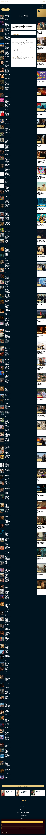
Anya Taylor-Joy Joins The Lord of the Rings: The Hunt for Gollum (7, 140)
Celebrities (39, 28)
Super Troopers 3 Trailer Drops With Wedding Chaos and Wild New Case (7, 175)
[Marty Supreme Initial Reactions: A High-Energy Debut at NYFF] (2, 563)
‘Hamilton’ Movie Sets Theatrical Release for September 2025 (7, 712)
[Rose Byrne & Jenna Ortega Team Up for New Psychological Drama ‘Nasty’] (2, 76)
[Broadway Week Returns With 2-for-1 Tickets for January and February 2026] (2, 323)
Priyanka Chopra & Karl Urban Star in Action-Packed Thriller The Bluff (7, 312)
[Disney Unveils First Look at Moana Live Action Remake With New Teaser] (2, 427)
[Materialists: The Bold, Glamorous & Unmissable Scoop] (41, 154)
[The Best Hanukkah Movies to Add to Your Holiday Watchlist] (2, 348)
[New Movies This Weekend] (41, 330)
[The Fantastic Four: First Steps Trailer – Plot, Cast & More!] (41, 505)
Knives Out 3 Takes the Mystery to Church (7, 368)
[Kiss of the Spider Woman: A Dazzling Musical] (41, 139)
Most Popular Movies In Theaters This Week (41, 543)
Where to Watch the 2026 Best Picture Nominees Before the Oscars (7, 242)
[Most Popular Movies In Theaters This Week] (41, 536)
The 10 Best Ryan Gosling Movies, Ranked (7, 776)
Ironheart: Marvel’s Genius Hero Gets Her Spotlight (41, 98)
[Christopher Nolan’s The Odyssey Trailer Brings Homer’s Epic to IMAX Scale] (2, 335)
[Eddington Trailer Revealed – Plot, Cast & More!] (41, 568)
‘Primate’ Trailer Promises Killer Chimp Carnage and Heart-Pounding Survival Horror (7, 533)
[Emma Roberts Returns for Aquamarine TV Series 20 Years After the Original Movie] (2, 113)
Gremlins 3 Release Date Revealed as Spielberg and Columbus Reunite (7, 471)
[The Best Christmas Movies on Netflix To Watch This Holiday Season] (2, 354)
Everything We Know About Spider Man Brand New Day (7, 214)
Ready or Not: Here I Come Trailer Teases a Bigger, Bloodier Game (7, 296)
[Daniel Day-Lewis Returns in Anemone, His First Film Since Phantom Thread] (2, 657)
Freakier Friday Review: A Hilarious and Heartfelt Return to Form (7, 699)
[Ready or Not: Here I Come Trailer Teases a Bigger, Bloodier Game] (2, 296)
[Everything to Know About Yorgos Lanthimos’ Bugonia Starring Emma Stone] (2, 646)
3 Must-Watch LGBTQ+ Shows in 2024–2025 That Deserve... (41, 32)
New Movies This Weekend (40, 336)
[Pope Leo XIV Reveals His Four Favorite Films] (2, 448)
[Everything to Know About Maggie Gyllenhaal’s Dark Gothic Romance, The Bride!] (2, 249)
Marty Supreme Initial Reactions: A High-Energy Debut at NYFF (7, 563)
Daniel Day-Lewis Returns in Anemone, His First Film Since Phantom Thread (7, 658)
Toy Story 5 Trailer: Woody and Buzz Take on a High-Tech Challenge (7, 282)
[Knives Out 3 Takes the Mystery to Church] (2, 368)
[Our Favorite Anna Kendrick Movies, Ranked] (41, 361)
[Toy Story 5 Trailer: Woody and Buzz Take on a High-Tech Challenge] (2, 282)
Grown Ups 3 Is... (39, 791)
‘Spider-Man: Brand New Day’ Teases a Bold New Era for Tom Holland (7, 725)
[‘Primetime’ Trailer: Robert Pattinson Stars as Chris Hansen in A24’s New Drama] (2, 38)
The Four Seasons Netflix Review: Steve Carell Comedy (41, 400)
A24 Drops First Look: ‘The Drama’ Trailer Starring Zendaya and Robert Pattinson (7, 381)
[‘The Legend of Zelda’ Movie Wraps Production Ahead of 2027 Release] (2, 186)
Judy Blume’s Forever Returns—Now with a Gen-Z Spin (41, 321)
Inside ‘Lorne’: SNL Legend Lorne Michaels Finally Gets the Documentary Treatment (7, 263)
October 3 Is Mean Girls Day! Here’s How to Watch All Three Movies (7, 570)
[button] (44, 820)
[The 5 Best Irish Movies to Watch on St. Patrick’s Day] (2, 219)
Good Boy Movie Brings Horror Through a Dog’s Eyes (7, 664)
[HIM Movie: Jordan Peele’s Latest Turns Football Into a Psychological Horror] (2, 705)
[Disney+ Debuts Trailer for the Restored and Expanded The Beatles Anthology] (2, 434)
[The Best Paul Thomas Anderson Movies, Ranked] (2, 575)
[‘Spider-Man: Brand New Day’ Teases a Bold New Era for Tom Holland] (2, 725)
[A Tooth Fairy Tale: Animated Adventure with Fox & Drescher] (41, 282)
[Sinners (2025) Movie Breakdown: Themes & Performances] (41, 520)
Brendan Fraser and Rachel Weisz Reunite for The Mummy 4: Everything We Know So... (7, 484)
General (39, 44)
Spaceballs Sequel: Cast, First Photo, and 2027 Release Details (7, 592)
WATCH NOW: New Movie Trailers (40, 447)
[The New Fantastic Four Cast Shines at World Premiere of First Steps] (2, 756)
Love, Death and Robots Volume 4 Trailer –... (40, 384)
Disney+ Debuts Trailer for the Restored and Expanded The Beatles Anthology (7, 435)
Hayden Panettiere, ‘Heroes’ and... (24, 792)
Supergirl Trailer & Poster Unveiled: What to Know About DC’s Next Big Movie (7, 374)
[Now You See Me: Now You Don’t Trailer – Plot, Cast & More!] (41, 425)
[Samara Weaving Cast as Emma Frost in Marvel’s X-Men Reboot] (2, 52)
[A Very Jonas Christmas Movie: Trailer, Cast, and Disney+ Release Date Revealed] (2, 619)
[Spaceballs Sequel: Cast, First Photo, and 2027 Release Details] (2, 591)
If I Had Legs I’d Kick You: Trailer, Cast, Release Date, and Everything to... (7, 686)
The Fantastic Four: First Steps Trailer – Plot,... (40, 511)
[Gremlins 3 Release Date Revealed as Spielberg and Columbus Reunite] (2, 471)
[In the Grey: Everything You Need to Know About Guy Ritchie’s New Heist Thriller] (2, 235)
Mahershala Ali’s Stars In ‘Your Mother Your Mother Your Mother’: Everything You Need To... (7, 46)
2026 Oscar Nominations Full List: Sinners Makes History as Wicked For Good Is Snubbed (7, 304)
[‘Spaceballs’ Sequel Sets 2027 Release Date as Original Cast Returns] (2, 152)
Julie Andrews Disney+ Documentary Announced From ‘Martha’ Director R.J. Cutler (7, 64)
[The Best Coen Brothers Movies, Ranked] (2, 652)
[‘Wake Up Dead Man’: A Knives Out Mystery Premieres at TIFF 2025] (2, 613)
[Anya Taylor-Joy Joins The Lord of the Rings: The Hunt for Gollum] (2, 140)
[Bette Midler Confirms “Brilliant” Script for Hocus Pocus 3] (2, 526)
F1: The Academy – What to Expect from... (41, 225)
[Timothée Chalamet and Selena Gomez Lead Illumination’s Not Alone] (2, 100)
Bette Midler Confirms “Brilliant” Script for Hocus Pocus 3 (7, 526)
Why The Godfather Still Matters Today (41, 257)
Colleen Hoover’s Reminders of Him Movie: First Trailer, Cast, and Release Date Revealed (7, 519)
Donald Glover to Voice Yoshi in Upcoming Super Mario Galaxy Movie (7, 230)
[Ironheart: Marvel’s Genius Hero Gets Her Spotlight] (41, 91)
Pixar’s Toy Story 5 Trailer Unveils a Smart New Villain (7, 452)
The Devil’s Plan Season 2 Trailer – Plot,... (40, 479)
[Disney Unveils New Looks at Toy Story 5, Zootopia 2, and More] (2, 639)
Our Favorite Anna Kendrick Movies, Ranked (40, 368)
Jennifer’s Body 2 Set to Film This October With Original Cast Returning (7, 70)
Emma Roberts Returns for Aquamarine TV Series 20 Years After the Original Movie (7, 114)
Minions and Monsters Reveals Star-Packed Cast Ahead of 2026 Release (7, 146)
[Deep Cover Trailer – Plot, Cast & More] (41, 298)
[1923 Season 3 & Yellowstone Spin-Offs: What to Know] (41, 584)
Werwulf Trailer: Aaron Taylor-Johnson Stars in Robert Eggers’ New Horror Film (7, 106)
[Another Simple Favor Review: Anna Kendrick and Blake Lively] (41, 345)
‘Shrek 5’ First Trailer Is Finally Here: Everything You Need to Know (7, 134)
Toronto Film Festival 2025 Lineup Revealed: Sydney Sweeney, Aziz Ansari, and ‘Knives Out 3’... (7, 764)
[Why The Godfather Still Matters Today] (41, 250)
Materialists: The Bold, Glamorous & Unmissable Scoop (41, 161)
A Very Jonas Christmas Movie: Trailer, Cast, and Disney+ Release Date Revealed (7, 620)
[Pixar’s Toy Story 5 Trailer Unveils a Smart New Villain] (2, 452)
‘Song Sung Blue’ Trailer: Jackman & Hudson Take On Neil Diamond (7, 597)
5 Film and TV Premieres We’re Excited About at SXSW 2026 (7, 224)
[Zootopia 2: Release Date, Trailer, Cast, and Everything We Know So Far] (2, 737)
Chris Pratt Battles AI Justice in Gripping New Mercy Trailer (7, 396)
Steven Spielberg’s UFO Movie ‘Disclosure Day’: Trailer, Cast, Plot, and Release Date (7, 342)
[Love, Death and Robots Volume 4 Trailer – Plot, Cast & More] (41, 377)
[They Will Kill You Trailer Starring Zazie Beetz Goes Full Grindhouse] (2, 318)
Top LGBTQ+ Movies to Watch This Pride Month (41, 82)
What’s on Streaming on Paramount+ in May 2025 (41, 416)
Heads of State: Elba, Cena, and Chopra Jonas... (40, 48)
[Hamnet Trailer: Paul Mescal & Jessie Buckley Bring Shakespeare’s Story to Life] (2, 557)
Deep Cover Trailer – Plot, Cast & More (40, 304)
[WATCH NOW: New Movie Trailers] (41, 441)
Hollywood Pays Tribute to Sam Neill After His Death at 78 (7, 95)
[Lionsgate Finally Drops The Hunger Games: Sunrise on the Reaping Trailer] (2, 413)
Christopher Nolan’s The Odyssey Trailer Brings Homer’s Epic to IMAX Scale (7, 336)
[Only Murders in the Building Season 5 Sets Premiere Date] (2, 745)
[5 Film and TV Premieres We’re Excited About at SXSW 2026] (2, 224)
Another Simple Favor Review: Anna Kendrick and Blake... (41, 352)
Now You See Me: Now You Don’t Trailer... (41, 431)
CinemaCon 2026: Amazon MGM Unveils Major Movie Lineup (7, 181)
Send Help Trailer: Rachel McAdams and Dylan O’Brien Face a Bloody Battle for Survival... (7, 541)
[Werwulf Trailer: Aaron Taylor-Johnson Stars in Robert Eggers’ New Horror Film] (2, 105)
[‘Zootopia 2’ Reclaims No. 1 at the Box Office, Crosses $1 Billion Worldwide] (2, 361)
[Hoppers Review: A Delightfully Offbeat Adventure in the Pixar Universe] (2, 255)
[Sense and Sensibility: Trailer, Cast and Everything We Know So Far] (2, 82)
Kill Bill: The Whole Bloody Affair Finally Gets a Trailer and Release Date (7, 465)
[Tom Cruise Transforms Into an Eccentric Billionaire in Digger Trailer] (2, 88)
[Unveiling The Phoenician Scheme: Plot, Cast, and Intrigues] (41, 186)
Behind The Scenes (41, 109)
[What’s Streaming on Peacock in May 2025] (41, 457)
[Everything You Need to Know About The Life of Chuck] (41, 123)
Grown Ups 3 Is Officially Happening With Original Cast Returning (7, 17)
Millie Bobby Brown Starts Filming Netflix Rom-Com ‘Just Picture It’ (7, 580)
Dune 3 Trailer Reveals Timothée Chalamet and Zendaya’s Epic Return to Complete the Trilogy (7, 167)
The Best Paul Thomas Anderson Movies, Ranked (7, 575)
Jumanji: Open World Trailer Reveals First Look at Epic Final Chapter (7, 58)
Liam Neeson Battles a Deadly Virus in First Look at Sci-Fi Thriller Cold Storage (7, 719)
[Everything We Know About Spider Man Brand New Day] (2, 214)
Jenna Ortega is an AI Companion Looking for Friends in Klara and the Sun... (7, 128)
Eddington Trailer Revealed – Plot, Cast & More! (41, 575)
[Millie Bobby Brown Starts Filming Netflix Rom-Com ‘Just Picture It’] (2, 580)
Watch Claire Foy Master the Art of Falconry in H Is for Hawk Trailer (7, 477)
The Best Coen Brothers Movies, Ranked (6, 652)
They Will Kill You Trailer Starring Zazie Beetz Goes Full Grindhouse (7, 318)
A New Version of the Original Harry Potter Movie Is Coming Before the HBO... (7, 421)
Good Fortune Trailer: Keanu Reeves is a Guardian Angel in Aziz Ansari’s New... (7, 751)
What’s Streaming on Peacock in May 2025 (40, 463)
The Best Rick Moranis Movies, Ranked (7, 586)
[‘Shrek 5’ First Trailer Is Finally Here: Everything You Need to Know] (2, 134)
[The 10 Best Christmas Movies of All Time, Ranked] (2, 331)
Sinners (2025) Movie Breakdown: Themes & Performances (41, 527)
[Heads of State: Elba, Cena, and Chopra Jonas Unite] (41, 41)
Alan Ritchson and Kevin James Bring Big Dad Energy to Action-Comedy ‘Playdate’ (7, 458)
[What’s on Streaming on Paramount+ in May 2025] (41, 409)
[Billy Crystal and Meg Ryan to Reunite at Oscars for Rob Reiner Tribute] (2, 270)
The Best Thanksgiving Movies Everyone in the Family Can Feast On (7, 407)
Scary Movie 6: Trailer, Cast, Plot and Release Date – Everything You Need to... (7, 276)
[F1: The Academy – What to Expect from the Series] (41, 218)
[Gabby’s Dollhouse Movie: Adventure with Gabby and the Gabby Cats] (41, 171)
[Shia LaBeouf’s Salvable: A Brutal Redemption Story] (41, 266)
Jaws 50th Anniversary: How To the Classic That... (40, 114)
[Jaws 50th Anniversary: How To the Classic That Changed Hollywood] (41, 107)
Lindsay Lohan (15, 57)
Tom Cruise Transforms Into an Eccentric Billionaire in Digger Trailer (7, 88)
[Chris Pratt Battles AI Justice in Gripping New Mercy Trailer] (2, 396)
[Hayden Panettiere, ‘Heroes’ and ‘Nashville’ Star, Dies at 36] (18, 793)
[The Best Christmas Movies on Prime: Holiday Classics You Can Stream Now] (2, 389)
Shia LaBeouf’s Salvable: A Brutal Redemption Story (40, 273)
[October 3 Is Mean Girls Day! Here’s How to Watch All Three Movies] (2, 570)
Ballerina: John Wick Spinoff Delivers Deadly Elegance (40, 209)
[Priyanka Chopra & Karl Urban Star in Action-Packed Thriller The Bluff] (2, 311)
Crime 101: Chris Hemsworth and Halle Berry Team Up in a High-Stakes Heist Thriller (7, 497)
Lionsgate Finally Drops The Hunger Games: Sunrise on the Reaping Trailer (7, 414)
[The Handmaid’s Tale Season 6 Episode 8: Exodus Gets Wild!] (41, 234)
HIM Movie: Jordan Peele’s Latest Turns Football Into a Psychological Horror (7, 706)
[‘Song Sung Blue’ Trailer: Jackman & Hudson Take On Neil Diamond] (2, 597)
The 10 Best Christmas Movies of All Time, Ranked (7, 330)
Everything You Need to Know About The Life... (41, 129)
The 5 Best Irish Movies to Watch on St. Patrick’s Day (7, 219)
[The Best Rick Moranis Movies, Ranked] (2, 587)
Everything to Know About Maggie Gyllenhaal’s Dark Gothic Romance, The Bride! (7, 250)
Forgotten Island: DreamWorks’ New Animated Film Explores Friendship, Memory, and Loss (7, 159)
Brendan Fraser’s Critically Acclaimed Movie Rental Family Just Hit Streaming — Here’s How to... (7, 290)
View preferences (22, 828)
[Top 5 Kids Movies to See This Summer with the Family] (41, 57)
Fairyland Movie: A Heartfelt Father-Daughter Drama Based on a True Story (7, 670)
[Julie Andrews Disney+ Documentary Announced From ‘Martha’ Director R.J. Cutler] (2, 63)
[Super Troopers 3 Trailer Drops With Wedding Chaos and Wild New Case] (2, 174)
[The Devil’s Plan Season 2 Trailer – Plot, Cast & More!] (41, 473)
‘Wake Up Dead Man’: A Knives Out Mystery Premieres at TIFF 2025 (7, 613)
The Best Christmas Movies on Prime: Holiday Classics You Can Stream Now (7, 390)
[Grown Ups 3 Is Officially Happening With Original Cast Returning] (2, 17)
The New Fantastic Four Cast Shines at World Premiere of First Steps (7, 756)
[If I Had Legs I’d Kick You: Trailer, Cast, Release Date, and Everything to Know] (2, 685)
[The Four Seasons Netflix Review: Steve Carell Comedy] (41, 393)
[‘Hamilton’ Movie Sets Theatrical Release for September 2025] (2, 712)
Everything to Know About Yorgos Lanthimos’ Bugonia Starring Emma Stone (7, 647)
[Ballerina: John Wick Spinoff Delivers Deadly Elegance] (41, 202)
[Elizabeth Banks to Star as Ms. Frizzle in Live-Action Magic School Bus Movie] (2, 121)
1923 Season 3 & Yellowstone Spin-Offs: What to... (41, 591)
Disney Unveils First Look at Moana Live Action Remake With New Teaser (7, 428)
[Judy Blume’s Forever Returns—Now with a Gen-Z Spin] (41, 314)
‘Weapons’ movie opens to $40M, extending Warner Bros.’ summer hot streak (7, 692)
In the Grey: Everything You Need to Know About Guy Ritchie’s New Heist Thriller (7, 236)
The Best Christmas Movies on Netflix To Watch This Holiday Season (7, 355)
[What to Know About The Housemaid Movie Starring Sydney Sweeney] (2, 490)
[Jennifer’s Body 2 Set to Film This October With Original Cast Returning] (2, 70)
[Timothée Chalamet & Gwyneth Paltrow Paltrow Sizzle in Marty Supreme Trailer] (2, 677)
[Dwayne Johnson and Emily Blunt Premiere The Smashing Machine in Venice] (2, 633)
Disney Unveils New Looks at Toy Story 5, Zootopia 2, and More (7, 639)
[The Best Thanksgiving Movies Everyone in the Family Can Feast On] (2, 407)
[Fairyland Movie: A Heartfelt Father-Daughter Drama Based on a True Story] (2, 669)
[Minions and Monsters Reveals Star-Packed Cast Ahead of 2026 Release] (2, 146)
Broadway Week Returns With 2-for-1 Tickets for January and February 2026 (7, 324)
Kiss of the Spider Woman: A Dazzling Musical (40, 146)
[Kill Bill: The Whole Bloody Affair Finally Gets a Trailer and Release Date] (2, 465)
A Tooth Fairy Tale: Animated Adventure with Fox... (40, 289)
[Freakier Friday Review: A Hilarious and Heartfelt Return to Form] (2, 698)
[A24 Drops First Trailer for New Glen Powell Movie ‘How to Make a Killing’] (2, 401)
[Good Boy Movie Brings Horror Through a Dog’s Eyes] (2, 664)
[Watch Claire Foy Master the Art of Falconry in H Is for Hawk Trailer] (2, 477)
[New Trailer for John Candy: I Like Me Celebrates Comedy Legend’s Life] (2, 626)
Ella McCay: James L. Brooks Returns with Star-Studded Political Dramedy (7, 512)
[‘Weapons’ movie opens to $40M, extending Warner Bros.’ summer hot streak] (2, 691)
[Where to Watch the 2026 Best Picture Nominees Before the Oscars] (2, 241)
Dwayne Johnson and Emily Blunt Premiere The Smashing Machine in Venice (7, 634)
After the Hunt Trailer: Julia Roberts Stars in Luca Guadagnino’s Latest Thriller (7, 771)
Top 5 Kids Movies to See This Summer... (40, 64)
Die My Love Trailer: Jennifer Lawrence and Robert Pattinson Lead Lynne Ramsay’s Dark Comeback (7, 606)
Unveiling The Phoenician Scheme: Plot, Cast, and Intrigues (40, 194)
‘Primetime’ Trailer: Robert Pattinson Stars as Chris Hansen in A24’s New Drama (7, 39)
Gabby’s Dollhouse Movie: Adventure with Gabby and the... (41, 177)
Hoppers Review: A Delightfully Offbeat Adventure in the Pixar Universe (7, 256)
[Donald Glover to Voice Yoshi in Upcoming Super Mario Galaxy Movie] (2, 230)
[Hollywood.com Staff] (42, 11)
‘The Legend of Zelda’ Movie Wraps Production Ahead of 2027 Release (7, 186)
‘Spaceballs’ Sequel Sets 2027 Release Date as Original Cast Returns (7, 152)
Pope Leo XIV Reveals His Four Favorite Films (7, 447)
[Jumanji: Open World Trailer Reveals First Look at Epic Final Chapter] (2, 58)
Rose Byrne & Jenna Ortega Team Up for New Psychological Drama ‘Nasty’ (7, 76)
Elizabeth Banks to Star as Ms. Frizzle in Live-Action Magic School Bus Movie (7, 121)
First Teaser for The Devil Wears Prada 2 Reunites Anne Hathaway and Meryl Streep (7, 441)
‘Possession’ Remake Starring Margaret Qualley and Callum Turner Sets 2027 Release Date (7, 24)
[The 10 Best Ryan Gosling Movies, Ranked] (2, 777)
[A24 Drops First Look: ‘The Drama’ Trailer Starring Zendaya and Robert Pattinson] (2, 380)
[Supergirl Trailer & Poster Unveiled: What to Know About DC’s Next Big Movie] (2, 373)
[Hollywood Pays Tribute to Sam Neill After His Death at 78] (2, 95)
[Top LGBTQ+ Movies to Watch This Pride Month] (41, 75)
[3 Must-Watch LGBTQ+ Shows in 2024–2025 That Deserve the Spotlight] (41, 25)
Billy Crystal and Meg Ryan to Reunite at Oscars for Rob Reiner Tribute (7, 270)
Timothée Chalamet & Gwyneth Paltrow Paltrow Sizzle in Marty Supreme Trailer (7, 678)
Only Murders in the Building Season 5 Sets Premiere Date (7, 745)
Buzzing (39, 60)
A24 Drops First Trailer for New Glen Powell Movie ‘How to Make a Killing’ (7, 401)
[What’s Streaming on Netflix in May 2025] (41, 488)
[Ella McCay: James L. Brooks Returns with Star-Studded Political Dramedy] (2, 511)
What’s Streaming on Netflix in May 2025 (40, 495)
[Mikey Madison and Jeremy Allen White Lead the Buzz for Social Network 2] (2, 731)
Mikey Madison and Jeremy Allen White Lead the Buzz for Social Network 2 (7, 732)
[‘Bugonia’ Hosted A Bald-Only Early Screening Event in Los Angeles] (2, 505)
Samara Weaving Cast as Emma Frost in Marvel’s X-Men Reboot (7, 52)
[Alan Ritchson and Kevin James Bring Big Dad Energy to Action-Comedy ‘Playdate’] (2, 457)
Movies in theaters (5, 9)
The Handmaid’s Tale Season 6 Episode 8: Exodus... (40, 241)
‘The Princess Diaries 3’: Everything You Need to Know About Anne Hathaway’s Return (7, 31)
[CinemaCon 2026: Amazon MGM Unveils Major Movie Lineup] (2, 181)
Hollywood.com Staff (16, 34)
